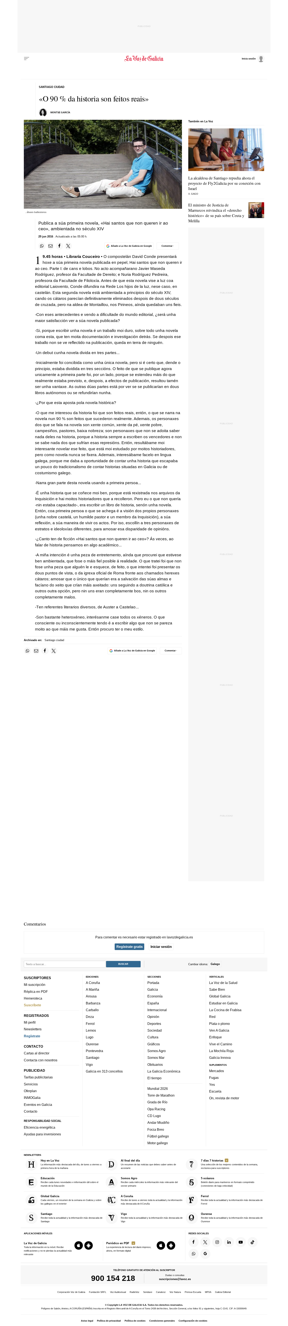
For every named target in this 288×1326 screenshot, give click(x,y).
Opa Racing (156, 1109)
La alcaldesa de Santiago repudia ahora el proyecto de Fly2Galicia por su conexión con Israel (224, 183)
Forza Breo (155, 1129)
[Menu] (26, 58)
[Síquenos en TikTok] (253, 1242)
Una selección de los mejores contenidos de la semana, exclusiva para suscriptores (229, 1164)
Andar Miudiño (158, 1122)
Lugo (89, 1037)
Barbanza (93, 1003)
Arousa (91, 996)
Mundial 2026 (157, 1088)
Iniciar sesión (161, 947)
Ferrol (90, 1023)
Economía (155, 996)
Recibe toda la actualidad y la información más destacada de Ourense (232, 1217)
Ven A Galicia (219, 1030)
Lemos (91, 1030)
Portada (153, 983)
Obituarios (155, 1064)
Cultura (152, 1037)
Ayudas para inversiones (42, 1134)
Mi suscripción (34, 984)
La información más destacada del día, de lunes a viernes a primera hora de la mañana (71, 1164)
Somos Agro (156, 1051)
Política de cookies (135, 1320)
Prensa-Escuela (193, 1292)
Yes (212, 1084)
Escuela (215, 1091)
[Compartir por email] (50, 245)
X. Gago (193, 194)
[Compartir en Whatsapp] (42, 245)
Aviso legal (87, 1320)
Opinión (153, 1017)
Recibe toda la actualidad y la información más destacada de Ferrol (232, 1200)
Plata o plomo (219, 1023)
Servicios (31, 1084)
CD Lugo (154, 1116)
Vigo (89, 1064)
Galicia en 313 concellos (104, 1071)
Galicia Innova (220, 1057)
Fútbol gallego (158, 1136)
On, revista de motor (224, 1098)
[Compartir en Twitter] (68, 245)
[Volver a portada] (144, 58)
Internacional (157, 1010)
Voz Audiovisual (118, 1292)
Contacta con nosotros (40, 1060)
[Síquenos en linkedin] (229, 1242)
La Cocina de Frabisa (225, 1010)
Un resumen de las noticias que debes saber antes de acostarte (148, 1164)
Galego (215, 964)
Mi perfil (30, 1022)
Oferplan (30, 1091)
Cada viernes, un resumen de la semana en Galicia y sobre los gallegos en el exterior (71, 1200)
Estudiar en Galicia (223, 1003)
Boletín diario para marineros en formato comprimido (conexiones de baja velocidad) (227, 1182)
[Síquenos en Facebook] (193, 1242)
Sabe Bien (217, 989)
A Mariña (92, 989)
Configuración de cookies (193, 1320)
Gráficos (153, 1044)
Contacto (30, 1111)
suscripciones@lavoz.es (175, 1279)
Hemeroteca (33, 998)
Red (212, 1017)
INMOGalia (32, 1098)
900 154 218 (113, 1278)
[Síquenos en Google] (205, 1254)
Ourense (92, 1044)
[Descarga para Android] (88, 1245)
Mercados (216, 1071)
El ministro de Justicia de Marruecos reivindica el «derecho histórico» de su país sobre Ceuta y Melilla (216, 212)
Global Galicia (219, 996)
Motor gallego (157, 1143)
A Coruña (93, 983)
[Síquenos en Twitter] (205, 1242)
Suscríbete (32, 1005)
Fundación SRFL (97, 1292)
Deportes (154, 1023)
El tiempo (154, 1078)
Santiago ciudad (54, 640)
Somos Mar (155, 1057)
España (153, 1003)
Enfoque (215, 1037)
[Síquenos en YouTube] (241, 1242)
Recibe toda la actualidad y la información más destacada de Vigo (152, 1217)
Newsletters (33, 1029)
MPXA (208, 1292)
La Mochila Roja (221, 1051)
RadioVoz (134, 1292)
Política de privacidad (109, 1320)
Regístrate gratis (129, 947)
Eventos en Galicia (38, 1104)
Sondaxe (147, 1292)
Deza (90, 1017)
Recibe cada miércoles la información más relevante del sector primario (149, 1182)
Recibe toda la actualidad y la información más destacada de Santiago (71, 1217)
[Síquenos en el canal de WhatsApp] (193, 1254)
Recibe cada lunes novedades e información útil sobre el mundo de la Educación (69, 1182)
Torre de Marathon (161, 1095)
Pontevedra (94, 1051)
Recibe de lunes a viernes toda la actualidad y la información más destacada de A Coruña (151, 1200)
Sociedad (154, 1030)
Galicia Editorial (223, 1292)
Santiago (92, 1057)
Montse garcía (60, 112)
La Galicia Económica (163, 1071)
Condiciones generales (162, 1320)
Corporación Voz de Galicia (71, 1292)
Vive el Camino (220, 1044)
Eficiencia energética (39, 1127)
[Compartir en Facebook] (59, 245)
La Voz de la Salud (223, 983)
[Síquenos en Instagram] (217, 1242)
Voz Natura (175, 1292)
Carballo (92, 1010)
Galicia (152, 989)
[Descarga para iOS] (78, 1245)
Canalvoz (161, 1292)
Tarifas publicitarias (38, 1077)
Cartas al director (36, 1053)
